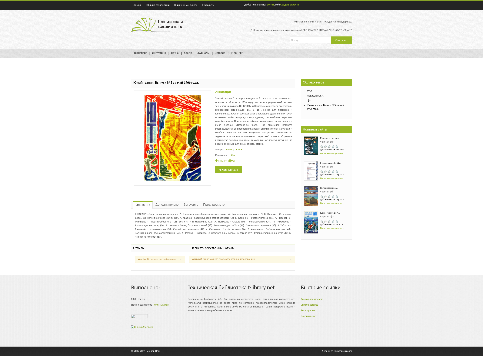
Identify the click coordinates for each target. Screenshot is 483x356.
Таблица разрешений (158, 5)
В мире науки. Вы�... (330, 163)
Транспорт (140, 53)
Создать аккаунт (289, 4)
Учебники (237, 53)
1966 (232, 155)
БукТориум (208, 5)
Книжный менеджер (185, 5)
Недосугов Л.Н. (234, 149)
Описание (143, 205)
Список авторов (309, 304)
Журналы (203, 53)
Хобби (188, 53)
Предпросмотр (214, 205)
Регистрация (308, 310)
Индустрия (159, 53)
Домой (137, 5)
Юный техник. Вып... (330, 213)
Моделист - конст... (329, 138)
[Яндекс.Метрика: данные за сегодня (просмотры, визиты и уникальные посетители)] (142, 327)
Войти (270, 4)
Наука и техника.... (329, 188)
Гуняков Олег (153, 351)
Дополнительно (167, 205)
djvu (309, 100)
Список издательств (312, 299)
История (220, 53)
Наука (175, 53)
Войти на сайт (308, 316)
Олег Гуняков (161, 304)
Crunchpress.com (343, 351)
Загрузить (191, 205)
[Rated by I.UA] (139, 317)
